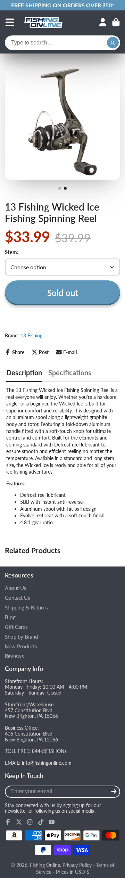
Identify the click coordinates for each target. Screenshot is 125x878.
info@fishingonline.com (47, 763)
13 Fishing (31, 335)
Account (103, 22)
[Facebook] (8, 822)
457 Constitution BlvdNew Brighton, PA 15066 (31, 713)
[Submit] (113, 792)
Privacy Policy (77, 865)
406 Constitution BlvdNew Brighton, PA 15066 (31, 736)
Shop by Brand (21, 637)
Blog (10, 617)
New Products (21, 646)
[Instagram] (30, 822)
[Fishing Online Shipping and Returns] (62, 5)
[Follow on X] (19, 822)
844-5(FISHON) (49, 751)
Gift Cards (16, 627)
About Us (15, 588)
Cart (116, 22)
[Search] (113, 43)
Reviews (14, 656)
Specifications (69, 373)
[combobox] (62, 42)
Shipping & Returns (26, 607)
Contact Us (17, 598)
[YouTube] (52, 822)
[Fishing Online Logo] (43, 22)
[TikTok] (41, 822)
